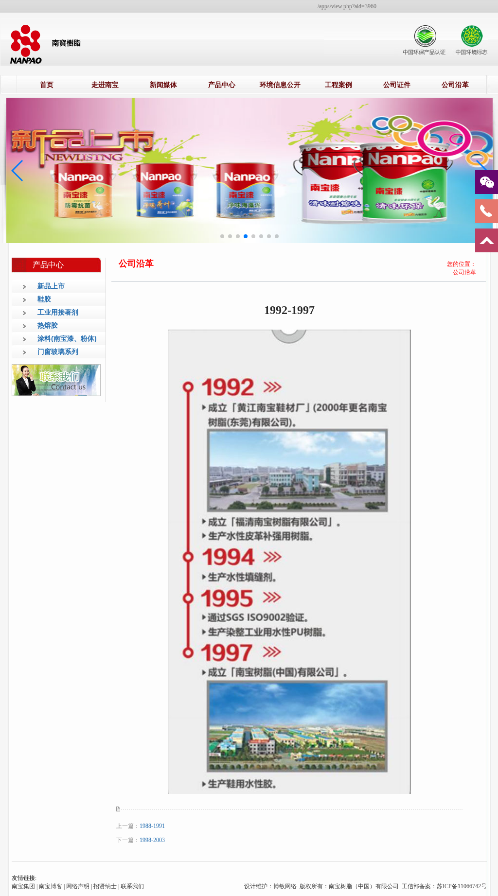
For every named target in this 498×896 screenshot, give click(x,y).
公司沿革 (455, 84)
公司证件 (396, 84)
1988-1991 (152, 826)
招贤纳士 (105, 886)
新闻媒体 (163, 84)
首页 (46, 84)
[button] (222, 236)
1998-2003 (152, 840)
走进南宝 (105, 84)
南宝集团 (23, 886)
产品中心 (221, 84)
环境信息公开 (280, 84)
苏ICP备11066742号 (462, 886)
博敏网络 (285, 886)
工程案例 (338, 84)
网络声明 (77, 886)
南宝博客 (50, 886)
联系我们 (132, 886)
